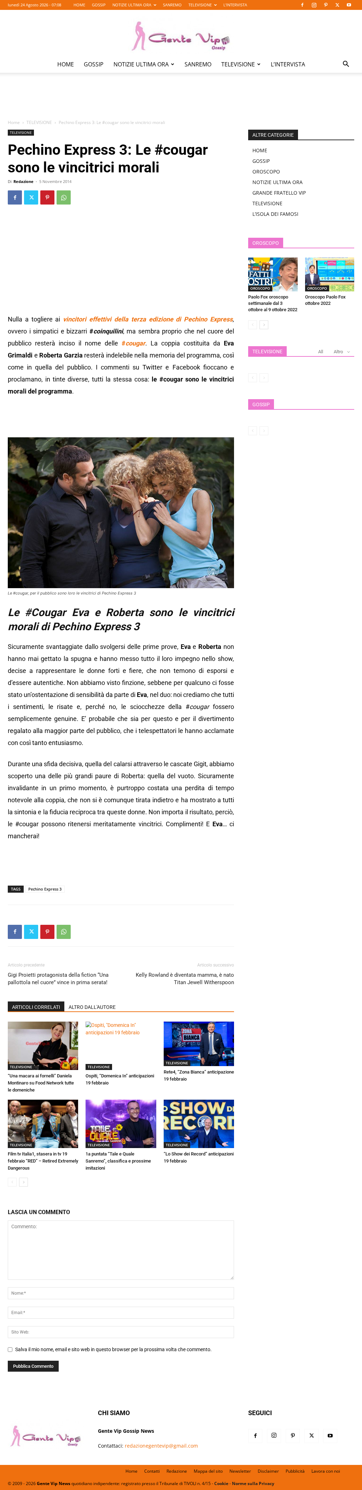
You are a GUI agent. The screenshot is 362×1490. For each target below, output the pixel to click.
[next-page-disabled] (263, 377)
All (320, 351)
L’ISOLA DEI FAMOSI (275, 214)
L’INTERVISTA (235, 4)
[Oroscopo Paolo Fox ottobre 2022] (330, 274)
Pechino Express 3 (45, 889)
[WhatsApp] (64, 197)
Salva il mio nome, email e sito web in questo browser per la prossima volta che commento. (113, 1349)
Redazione (23, 181)
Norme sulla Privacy (253, 1483)
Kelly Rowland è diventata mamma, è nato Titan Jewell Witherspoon (185, 979)
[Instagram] (314, 5)
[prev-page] (12, 1182)
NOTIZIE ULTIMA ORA (131, 4)
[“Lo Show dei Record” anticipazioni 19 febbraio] (199, 1124)
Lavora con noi (325, 1471)
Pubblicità (295, 1471)
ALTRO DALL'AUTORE (92, 1007)
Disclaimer (268, 1471)
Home (14, 122)
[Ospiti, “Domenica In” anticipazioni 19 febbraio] (121, 1046)
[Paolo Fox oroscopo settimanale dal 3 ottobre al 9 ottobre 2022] (273, 274)
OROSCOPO (266, 171)
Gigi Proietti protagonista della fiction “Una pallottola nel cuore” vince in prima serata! (58, 979)
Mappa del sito (208, 1471)
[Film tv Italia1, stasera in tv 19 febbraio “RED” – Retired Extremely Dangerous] (43, 1124)
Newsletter (240, 1471)
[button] (345, 64)
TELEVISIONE (200, 4)
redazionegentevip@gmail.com (161, 1445)
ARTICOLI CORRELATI (36, 1007)
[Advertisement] (181, 101)
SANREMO (172, 4)
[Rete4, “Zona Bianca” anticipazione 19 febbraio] (199, 1044)
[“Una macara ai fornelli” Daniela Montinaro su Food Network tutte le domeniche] (43, 1046)
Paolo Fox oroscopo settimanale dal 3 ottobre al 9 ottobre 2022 (272, 303)
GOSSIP (99, 4)
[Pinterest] (325, 5)
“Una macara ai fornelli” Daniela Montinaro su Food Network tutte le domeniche (41, 1083)
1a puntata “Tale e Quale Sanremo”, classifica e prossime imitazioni (118, 1161)
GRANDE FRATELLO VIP (279, 192)
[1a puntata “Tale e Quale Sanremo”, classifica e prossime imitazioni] (121, 1124)
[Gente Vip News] (181, 33)
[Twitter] (337, 5)
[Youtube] (349, 5)
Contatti (152, 1471)
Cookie (221, 1483)
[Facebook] (302, 5)
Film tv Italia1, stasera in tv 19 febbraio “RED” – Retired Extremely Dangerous (43, 1161)
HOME (79, 4)
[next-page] (23, 1182)
